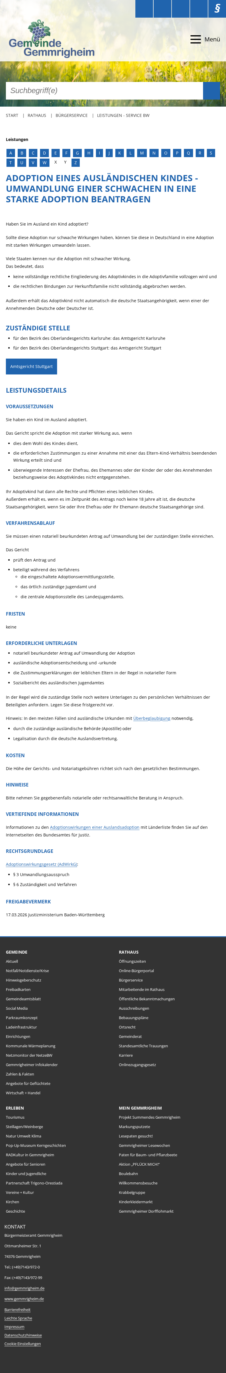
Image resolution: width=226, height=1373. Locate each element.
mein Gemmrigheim (140, 1108)
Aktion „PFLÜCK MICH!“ (139, 1164)
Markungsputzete (134, 1126)
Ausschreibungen (134, 1008)
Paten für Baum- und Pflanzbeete (148, 1154)
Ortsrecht (127, 1027)
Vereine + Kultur (20, 1192)
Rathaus (37, 115)
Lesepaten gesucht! (136, 1136)
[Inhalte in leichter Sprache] (144, 9)
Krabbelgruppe (132, 1192)
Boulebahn (128, 1173)
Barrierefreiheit (17, 1309)
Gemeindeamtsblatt (23, 998)
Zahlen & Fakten (20, 1074)
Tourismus (15, 1117)
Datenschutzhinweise (23, 1335)
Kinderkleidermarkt (136, 1201)
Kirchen (12, 1201)
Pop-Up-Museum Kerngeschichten (36, 1145)
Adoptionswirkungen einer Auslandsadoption (94, 827)
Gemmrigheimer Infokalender (32, 1064)
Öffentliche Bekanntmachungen (147, 998)
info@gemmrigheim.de (24, 1288)
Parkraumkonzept (22, 1017)
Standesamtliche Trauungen (143, 1045)
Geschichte (15, 1211)
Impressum (14, 1326)
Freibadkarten (18, 989)
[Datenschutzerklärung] (199, 9)
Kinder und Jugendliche (26, 1173)
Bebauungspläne (133, 1017)
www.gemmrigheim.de (24, 1298)
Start (12, 115)
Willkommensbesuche (138, 1183)
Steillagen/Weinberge (24, 1126)
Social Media (17, 1008)
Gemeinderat (130, 1036)
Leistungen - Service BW (123, 115)
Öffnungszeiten (132, 961)
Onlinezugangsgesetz (137, 1064)
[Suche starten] (211, 91)
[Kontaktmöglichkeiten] (181, 9)
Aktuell (12, 961)
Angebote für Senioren (25, 1164)
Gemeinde (16, 952)
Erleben (15, 1108)
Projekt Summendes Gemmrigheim (149, 1117)
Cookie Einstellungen (22, 1343)
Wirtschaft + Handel (23, 1092)
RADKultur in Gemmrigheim (30, 1154)
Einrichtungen (18, 1036)
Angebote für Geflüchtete (28, 1083)
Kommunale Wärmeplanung (30, 1045)
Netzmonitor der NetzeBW (29, 1055)
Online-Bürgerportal (136, 970)
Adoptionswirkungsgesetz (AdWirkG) (41, 864)
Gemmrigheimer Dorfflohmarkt (146, 1211)
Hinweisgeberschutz (23, 980)
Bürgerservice (72, 115)
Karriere (126, 1055)
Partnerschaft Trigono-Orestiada (34, 1183)
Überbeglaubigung (151, 718)
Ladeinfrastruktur (21, 1027)
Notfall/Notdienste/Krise (27, 970)
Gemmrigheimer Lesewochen (144, 1145)
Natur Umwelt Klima (23, 1136)
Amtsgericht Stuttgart (31, 366)
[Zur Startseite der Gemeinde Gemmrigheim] (60, 39)
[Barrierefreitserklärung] (162, 9)
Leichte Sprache (18, 1318)
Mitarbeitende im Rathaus (141, 989)
